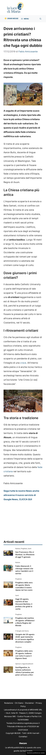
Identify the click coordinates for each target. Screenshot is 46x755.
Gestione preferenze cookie (36, 753)
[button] (40, 18)
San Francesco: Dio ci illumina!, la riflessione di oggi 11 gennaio (24, 554)
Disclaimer (29, 703)
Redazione (8, 703)
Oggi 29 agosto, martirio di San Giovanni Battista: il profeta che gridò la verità (23, 604)
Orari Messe (12, 18)
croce (23, 362)
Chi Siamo (19, 703)
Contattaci (23, 736)
